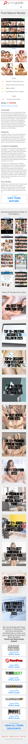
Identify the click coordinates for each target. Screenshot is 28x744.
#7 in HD (8, 105)
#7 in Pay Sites (14, 105)
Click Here (14, 199)
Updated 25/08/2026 (14, 726)
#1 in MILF (3, 105)
